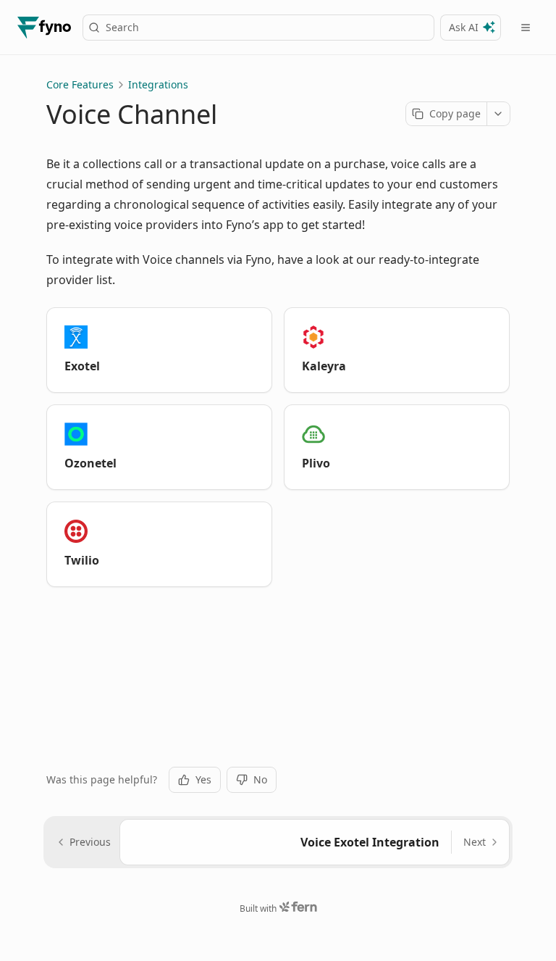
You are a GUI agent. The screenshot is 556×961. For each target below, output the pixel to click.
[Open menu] (526, 27)
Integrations (158, 84)
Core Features (80, 84)
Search (122, 27)
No (260, 779)
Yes (203, 779)
